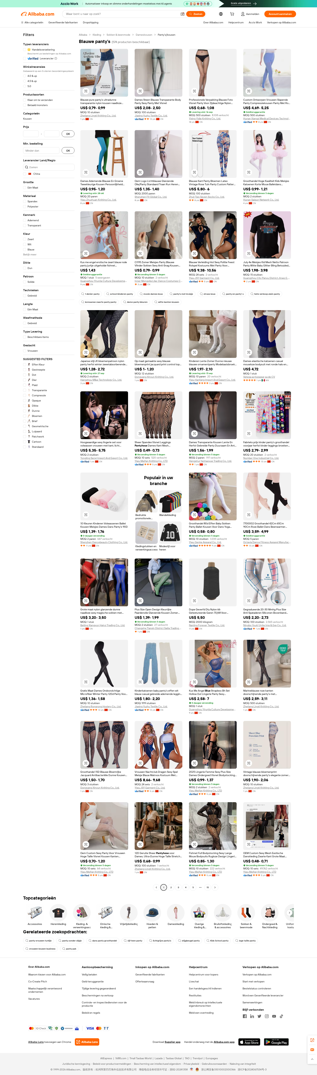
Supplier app (173, 1041)
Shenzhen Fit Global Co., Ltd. (151, 196)
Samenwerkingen (252, 1002)
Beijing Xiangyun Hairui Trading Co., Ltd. (102, 625)
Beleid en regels (91, 1012)
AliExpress (106, 1058)
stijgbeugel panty (191, 940)
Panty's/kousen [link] (166, 34)
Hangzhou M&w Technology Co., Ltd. (101, 379)
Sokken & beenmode (118, 34)
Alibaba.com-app (224, 1041)
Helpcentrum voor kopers (203, 974)
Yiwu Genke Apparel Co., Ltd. (205, 542)
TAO (187, 1058)
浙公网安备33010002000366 (218, 1069)
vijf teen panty (134, 940)
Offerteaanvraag (144, 981)
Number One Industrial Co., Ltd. (261, 458)
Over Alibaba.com (39, 966)
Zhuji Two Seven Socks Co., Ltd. (207, 196)
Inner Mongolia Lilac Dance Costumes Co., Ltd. (158, 280)
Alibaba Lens (36, 1041)
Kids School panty (219, 940)
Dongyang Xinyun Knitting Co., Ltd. (154, 376)
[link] (312, 1040)
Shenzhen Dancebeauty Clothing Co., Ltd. (104, 542)
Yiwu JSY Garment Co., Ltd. (204, 278)
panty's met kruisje (183, 294)
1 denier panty (92, 294)
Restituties (195, 995)
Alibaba (83, 34)
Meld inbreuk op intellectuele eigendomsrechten (205, 1004)
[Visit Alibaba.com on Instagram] (267, 1016)
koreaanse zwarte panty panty (100, 302)
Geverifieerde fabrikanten (150, 974)
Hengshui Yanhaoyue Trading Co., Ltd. (210, 461)
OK (68, 133)
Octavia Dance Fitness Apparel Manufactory (267, 542)
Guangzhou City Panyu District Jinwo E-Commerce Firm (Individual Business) (267, 278)
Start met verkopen (254, 981)
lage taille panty (247, 940)
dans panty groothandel (104, 940)
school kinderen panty (121, 294)
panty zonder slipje (72, 940)
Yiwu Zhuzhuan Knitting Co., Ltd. (98, 199)
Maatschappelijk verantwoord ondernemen (45, 990)
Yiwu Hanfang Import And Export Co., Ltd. (212, 379)
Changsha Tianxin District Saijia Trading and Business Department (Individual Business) (158, 628)
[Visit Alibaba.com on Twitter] (259, 1016)
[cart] (233, 14)
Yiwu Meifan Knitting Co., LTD (151, 461)
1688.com (120, 1058)
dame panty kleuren (137, 302)
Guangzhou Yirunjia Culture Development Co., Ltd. (104, 280)
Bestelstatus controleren (257, 988)
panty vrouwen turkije (40, 940)
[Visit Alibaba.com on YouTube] (274, 1016)
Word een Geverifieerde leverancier (263, 995)
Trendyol (198, 1058)
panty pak (71, 948)
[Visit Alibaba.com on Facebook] (245, 1016)
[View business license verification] (191, 1069)
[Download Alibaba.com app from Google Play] (276, 1042)
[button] (182, 14)
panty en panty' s (235, 294)
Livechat (194, 981)
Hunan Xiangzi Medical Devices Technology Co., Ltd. (267, 118)
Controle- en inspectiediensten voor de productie (104, 1004)
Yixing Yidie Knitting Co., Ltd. (205, 118)
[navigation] (48, 461)
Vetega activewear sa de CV (259, 376)
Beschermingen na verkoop (97, 995)
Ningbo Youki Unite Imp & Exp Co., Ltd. (264, 625)
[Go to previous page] (156, 887)
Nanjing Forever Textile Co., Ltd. (207, 625)
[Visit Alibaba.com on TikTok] (281, 1016)
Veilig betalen (89, 974)
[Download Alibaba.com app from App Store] (249, 1042)
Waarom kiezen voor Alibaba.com (47, 974)
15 (208, 887)
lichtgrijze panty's (162, 940)
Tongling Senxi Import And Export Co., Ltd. (104, 458)
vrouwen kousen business (42, 948)
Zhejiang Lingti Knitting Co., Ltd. (98, 115)
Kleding (97, 34)
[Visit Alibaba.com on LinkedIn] (252, 1016)
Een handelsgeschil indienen (205, 988)
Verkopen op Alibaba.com (257, 974)
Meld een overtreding (201, 1012)
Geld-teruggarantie (93, 981)
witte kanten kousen (168, 302)
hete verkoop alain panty (267, 294)
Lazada (159, 1058)
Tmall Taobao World (141, 1058)
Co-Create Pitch (37, 981)
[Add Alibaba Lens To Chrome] (87, 1042)
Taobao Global (174, 1058)
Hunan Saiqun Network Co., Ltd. (261, 199)
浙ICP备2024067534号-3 (252, 1069)
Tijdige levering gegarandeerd (99, 988)
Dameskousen (144, 34)
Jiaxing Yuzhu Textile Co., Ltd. (151, 115)
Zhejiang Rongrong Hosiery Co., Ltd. (100, 706)
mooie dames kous (153, 294)
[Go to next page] (215, 887)
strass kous (209, 294)
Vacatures (34, 998)
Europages (212, 1058)
